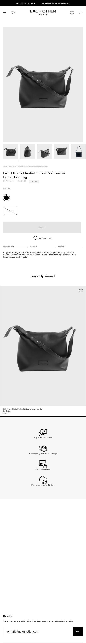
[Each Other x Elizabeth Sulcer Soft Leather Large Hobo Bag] (43, 346)
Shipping (61, 246)
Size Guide (6, 189)
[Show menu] (6, 13)
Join (77, 631)
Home (5, 166)
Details (33, 246)
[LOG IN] (72, 12)
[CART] (81, 12)
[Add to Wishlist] (81, 291)
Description (8, 246)
